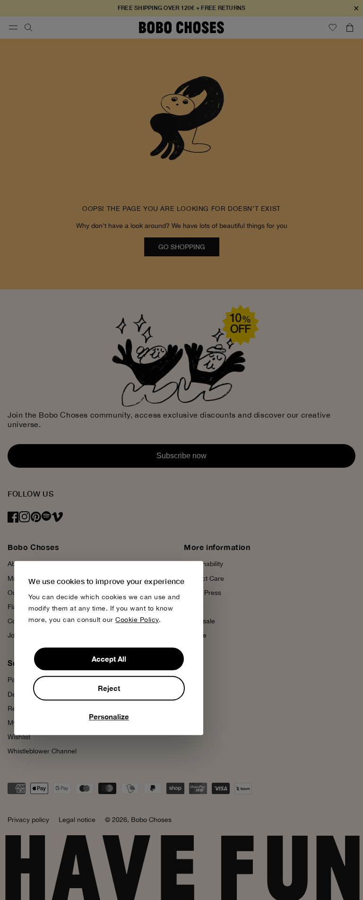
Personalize (109, 716)
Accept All (109, 659)
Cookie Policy (137, 619)
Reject (109, 688)
